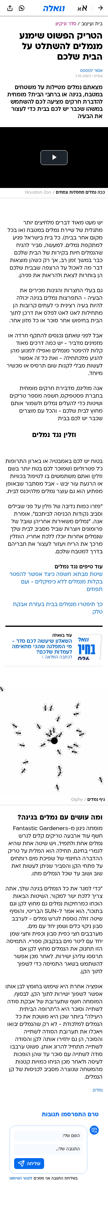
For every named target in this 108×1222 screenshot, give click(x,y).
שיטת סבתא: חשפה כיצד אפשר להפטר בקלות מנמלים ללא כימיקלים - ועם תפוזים (56, 582)
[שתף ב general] (10, 8)
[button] (82, 8)
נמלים (98, 1090)
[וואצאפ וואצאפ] (22, 8)
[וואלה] (54, 8)
